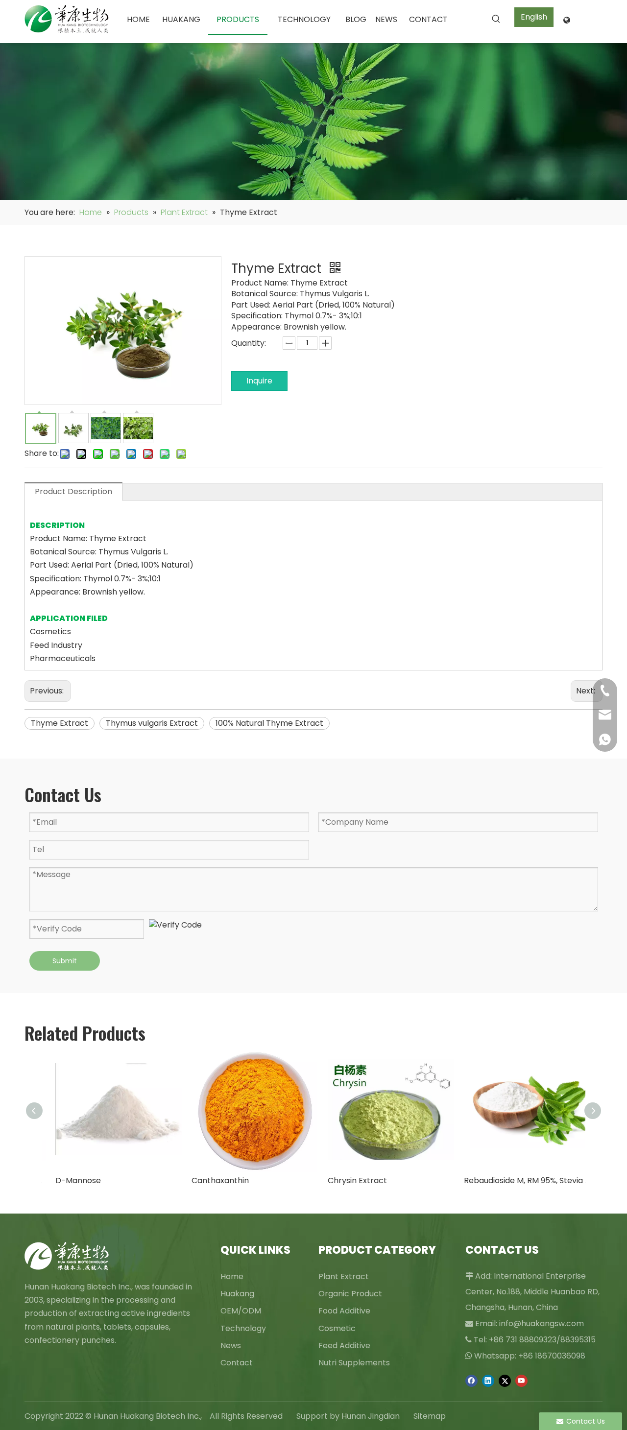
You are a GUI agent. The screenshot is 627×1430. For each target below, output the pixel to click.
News (230, 1345)
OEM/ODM (240, 1310)
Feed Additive (344, 1345)
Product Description (73, 491)
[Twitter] (505, 1381)
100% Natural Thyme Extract (269, 723)
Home (231, 1276)
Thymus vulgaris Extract (152, 723)
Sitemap (429, 1416)
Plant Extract (343, 1276)
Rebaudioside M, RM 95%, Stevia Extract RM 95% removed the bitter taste (518, 1180)
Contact (236, 1362)
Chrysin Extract (348, 1180)
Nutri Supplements (354, 1362)
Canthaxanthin (211, 1180)
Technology (243, 1328)
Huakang (237, 1293)
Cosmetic (337, 1328)
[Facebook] (471, 1381)
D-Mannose (69, 1180)
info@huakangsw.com (541, 1323)
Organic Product (350, 1293)
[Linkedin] (488, 1381)
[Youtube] (521, 1381)
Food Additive (344, 1310)
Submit (64, 961)
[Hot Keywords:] (496, 19)
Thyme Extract (59, 723)
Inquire (259, 380)
